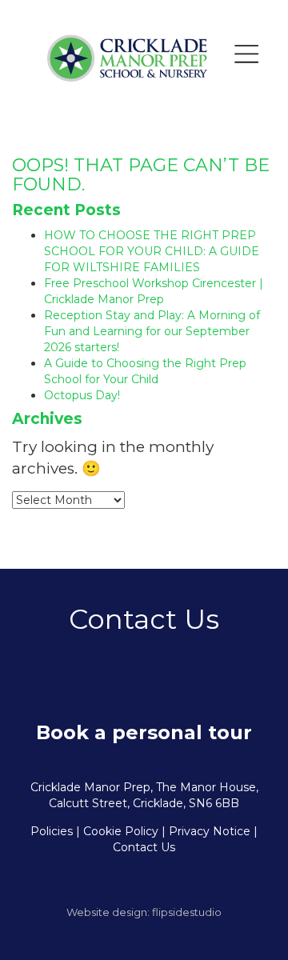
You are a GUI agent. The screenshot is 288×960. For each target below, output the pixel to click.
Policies (51, 831)
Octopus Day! (82, 395)
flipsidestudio (187, 912)
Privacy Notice (209, 831)
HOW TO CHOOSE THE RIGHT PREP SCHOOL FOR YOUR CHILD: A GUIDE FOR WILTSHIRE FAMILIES (151, 251)
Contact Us (144, 847)
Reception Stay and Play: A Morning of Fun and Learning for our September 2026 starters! (152, 331)
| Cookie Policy (117, 831)
